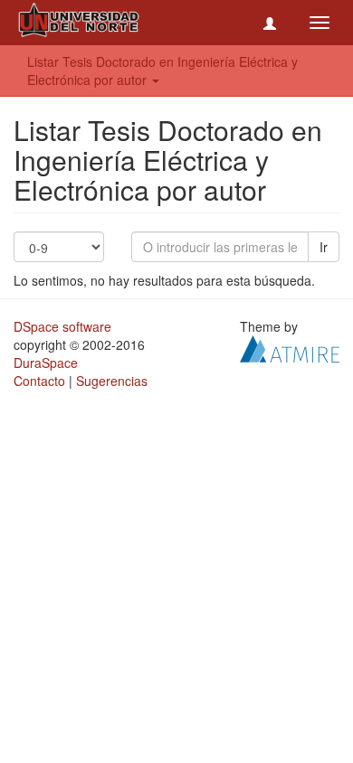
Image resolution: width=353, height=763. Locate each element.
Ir (324, 247)
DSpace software (62, 326)
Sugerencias (112, 381)
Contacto (39, 381)
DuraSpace (46, 362)
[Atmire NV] (289, 347)
